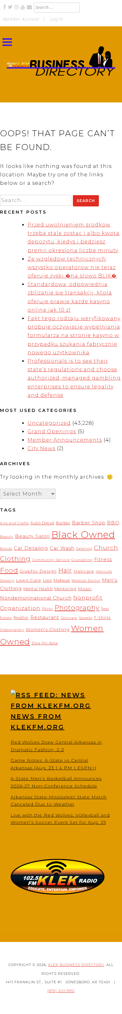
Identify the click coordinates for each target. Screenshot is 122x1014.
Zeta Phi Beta (45, 643)
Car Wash (62, 548)
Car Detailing (31, 548)
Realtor (21, 617)
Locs (47, 580)
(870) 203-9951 (61, 991)
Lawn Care (28, 580)
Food (9, 570)
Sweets (85, 618)
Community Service (51, 560)
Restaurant (44, 617)
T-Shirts (102, 617)
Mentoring (65, 588)
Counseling (82, 560)
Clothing (15, 558)
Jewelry (7, 581)
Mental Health (38, 588)
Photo (47, 609)
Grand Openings (52, 431)
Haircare (84, 571)
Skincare (69, 618)
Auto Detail (42, 523)
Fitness (103, 559)
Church (106, 547)
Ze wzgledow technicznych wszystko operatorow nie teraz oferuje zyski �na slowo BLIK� (72, 267)
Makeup (61, 580)
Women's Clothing (47, 629)
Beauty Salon (32, 536)
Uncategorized (49, 423)
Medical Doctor (86, 581)
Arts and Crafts (14, 523)
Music (85, 588)
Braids (6, 549)
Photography (76, 607)
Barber (63, 523)
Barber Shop (88, 523)
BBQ (113, 523)
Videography (12, 630)
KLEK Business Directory (76, 965)
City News (41, 448)
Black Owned (83, 534)
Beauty (6, 537)
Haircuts (104, 571)
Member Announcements (65, 440)
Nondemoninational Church (36, 598)
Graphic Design (38, 571)
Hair (65, 570)
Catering (84, 549)
